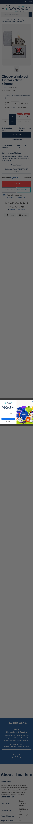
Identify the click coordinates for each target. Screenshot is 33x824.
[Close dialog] (32, 401)
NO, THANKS (8, 421)
